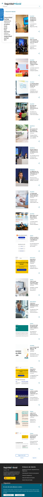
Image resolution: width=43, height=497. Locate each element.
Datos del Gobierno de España (28, 477)
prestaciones (7, 34)
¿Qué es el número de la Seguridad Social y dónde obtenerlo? (34, 415)
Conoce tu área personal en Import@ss (34, 436)
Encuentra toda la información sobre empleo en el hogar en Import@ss (34, 328)
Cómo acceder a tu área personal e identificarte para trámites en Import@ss (34, 240)
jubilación (6, 33)
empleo (7, 24)
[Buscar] (39, 6)
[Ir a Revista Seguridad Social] (14, 3)
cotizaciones (7, 22)
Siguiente (34, 457)
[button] (39, 31)
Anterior (21, 457)
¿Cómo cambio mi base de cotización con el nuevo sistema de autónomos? (34, 394)
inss (5, 26)
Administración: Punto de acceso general (30, 473)
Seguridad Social (8, 18)
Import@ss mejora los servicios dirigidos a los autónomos (33, 262)
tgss (5, 40)
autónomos (7, 21)
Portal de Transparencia (27, 475)
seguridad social (8, 37)
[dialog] (22, 490)
